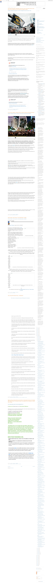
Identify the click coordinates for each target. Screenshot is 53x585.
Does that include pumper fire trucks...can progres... (40, 406)
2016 (37, 557)
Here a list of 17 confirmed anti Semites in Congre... (40, 457)
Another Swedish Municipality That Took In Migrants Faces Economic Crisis (19, 10)
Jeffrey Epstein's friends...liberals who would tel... (40, 437)
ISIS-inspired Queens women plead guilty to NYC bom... (41, 449)
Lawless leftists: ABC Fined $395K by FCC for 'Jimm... (41, 525)
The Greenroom (39, 32)
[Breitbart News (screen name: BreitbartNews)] (9, 63)
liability (40, 103)
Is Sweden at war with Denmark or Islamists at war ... (41, 432)
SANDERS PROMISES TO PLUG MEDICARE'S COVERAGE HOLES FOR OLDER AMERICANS (21, 443)
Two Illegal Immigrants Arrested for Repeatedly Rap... (41, 539)
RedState (38, 20)
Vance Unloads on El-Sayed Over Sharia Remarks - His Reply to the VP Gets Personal (41, 21)
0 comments (16, 214)
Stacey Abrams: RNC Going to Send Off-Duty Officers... (41, 544)
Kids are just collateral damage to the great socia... (40, 484)
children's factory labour (40, 113)
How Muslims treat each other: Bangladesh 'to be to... (40, 442)
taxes (15, 447)
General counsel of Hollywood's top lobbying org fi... (41, 411)
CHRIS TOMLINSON (10, 34)
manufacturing (39, 107)
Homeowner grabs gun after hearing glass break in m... (41, 516)
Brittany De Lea (11, 406)
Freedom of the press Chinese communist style (40, 366)
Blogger (42, 581)
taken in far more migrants (23, 93)
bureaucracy (11, 397)
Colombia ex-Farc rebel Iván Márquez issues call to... (40, 387)
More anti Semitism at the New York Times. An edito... (41, 446)
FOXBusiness (26, 406)
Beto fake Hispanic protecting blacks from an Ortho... (40, 394)
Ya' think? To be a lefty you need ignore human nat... (40, 370)
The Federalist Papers (38, 39)
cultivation (42, 99)
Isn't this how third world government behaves (40, 491)
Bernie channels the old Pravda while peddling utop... (40, 415)
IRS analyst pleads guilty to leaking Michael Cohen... (41, 531)
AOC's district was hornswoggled (40, 456)
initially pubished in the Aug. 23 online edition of (27, 290)
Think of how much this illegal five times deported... (41, 355)
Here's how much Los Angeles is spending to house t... (40, 478)
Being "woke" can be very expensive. (40, 422)
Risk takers (38, 398)
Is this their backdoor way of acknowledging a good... (40, 480)
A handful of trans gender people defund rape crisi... (40, 384)
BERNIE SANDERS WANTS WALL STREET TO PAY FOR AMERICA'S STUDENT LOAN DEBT (21, 439)
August (38, 340)
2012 (37, 561)
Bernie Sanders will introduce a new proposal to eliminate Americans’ (15, 414)
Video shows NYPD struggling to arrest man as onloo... (40, 425)
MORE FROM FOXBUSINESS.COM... (16, 437)
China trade (38, 420)
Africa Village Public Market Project (17, 354)
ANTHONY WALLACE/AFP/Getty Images (31, 136)
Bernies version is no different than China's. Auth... (41, 396)
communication (40, 95)
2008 (37, 565)
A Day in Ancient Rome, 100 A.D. (40, 24)
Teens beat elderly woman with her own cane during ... (41, 375)
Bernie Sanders (22, 406)
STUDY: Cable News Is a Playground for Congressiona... (41, 486)
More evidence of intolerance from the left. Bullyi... (41, 352)
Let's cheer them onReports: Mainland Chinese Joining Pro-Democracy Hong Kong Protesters (21, 112)
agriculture (39, 105)
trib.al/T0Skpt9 (14, 66)
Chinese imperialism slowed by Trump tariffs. (40, 506)
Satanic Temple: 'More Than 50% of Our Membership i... (41, 345)
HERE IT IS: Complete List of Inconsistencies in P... (40, 536)
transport (44, 95)
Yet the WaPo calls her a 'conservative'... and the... (40, 413)
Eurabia (38, 535)
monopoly (39, 93)
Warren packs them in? (39, 524)
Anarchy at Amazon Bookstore (40, 499)
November (39, 337)
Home (21, 466)
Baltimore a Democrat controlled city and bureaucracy (40, 541)
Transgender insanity (39, 471)
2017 (37, 556)
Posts (37, 577)
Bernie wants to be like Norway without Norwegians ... (40, 374)
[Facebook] (31, 10)
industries (43, 107)
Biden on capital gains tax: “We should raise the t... (40, 461)
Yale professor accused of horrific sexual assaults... (40, 470)
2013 (37, 560)
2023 (37, 331)
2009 (37, 564)
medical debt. (19, 415)
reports (32, 44)
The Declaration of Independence (39, 37)
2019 (37, 335)
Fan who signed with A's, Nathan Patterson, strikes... (40, 489)
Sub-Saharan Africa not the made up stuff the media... (41, 386)
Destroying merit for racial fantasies (41, 382)
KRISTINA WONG (9, 137)
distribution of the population (41, 110)
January (38, 554)
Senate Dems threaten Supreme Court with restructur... (40, 546)
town (43, 108)
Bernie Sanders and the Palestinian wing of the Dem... (41, 543)
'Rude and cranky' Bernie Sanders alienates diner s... (40, 409)
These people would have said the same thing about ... (41, 482)
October (38, 338)
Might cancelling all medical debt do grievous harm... (41, 348)
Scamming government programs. (40, 481)
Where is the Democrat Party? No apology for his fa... (40, 498)
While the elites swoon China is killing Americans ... (40, 358)
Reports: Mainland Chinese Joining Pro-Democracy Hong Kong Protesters (19, 113)
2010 (37, 563)
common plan (39, 102)
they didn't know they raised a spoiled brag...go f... (40, 517)
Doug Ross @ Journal (39, 23)
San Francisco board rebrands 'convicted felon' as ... (40, 466)
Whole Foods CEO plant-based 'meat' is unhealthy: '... (40, 381)
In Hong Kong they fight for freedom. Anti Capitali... (40, 435)
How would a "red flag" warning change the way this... (40, 529)
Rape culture (38, 397)
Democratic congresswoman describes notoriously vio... (40, 495)
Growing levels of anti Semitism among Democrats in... (40, 512)
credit (42, 90)
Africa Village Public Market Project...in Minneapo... (40, 347)
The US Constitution (38, 38)
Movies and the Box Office (40, 414)
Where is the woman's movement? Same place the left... (41, 377)
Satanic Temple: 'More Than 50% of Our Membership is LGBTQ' (17, 217)
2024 (37, 330)
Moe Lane (38, 29)
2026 (37, 328)
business (15, 397)
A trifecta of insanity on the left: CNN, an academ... (40, 423)
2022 (37, 332)
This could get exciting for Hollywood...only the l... (40, 401)
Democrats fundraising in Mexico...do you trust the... (40, 472)
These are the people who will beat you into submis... (41, 459)
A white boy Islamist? (39, 399)
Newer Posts (9, 466)
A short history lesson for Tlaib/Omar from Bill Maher (40, 504)
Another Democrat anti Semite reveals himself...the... (40, 521)
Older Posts (34, 466)
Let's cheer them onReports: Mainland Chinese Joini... (40, 343)
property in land (42, 83)
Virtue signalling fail (39, 353)
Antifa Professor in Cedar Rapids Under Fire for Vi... (40, 447)
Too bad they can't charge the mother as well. (40, 474)
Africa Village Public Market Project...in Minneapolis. (15, 295)
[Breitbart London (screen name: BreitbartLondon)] (9, 100)
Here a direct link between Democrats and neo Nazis (40, 514)
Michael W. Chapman (11, 225)
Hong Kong (38, 364)
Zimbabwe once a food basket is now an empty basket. (40, 431)
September (39, 339)
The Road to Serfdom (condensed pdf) (40, 40)
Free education (39, 111)
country (39, 109)
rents (42, 84)
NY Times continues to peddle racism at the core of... (40, 361)
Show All (44, 34)
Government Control (24, 397)
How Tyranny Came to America (39, 42)
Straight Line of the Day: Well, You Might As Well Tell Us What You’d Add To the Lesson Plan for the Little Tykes (41, 27)
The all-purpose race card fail (40, 356)
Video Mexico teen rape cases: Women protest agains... (40, 508)
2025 (37, 329)
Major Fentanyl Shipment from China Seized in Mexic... (40, 419)
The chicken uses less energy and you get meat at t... (40, 502)
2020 (37, 334)
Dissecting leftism (18, 397)
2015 (37, 558)
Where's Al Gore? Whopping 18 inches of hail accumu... (40, 527)
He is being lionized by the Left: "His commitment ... (40, 403)
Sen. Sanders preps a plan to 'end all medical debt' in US (15, 404)
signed (16, 182)
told (9, 165)
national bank (40, 92)
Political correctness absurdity (40, 532)
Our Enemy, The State (38, 41)
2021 (37, 333)
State (41, 91)
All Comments (38, 578)
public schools (39, 112)
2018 (37, 555)
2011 (37, 562)
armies (39, 104)
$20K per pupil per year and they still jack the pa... (40, 440)
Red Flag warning (39, 507)
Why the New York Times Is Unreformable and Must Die (40, 464)
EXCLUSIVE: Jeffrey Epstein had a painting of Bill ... (41, 534)
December (39, 336)
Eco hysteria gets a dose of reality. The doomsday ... (41, 367)
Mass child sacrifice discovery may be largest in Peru (41, 389)
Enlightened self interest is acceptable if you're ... (40, 451)
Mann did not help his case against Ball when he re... (41, 427)
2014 (37, 559)
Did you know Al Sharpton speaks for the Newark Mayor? (41, 417)
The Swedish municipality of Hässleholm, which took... (40, 341)
